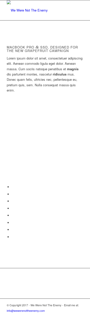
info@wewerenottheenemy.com (26, 310)
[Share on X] (13, 194)
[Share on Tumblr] (13, 215)
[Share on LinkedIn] (13, 208)
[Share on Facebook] (13, 186)
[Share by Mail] (13, 236)
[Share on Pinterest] (13, 201)
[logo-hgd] (37, 10)
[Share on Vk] (13, 222)
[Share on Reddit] (13, 229)
